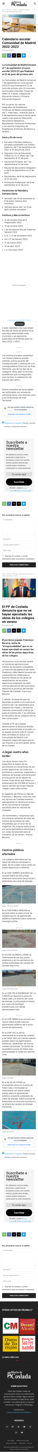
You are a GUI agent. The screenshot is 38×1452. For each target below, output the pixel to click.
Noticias (9, 10)
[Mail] (18, 1427)
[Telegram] (24, 55)
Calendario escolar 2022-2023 (19, 320)
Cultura (15, 10)
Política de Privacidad (23, 490)
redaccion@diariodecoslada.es (19, 1412)
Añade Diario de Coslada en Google (19, 414)
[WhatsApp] (4, 55)
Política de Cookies (11, 1443)
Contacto (29, 1443)
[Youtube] (22, 1433)
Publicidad (22, 1443)
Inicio (3, 10)
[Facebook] (9, 55)
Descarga (19, 324)
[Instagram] (13, 1427)
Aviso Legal (11, 1440)
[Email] (19, 55)
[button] (3, 3)
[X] (14, 55)
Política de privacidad (22, 1440)
